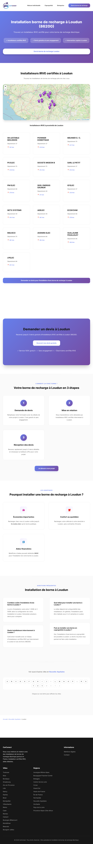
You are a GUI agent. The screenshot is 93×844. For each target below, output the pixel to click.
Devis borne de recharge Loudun (46, 51)
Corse (35, 785)
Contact (66, 755)
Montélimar (7, 823)
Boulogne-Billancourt (10, 820)
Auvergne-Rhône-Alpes (41, 772)
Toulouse (6, 772)
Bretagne (36, 779)
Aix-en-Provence (8, 785)
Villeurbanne (7, 804)
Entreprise (60, 5)
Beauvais (6, 826)
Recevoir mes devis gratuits (46, 343)
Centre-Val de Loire (40, 782)
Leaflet (78, 119)
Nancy (5, 791)
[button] (49, 96)
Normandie (37, 798)
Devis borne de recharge (79, 5)
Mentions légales (69, 752)
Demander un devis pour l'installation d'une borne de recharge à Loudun (46, 280)
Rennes (5, 814)
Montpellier (7, 801)
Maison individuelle (33, 5)
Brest (4, 798)
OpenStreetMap (86, 119)
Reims (5, 807)
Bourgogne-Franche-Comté (42, 776)
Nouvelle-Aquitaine (57, 672)
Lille (4, 788)
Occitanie (36, 804)
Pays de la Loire (38, 807)
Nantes (5, 795)
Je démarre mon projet (46, 468)
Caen (4, 810)
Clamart (5, 817)
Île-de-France (38, 795)
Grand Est (36, 788)
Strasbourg (7, 782)
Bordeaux (6, 779)
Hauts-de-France (39, 791)
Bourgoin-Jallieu (8, 830)
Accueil (5, 719)
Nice (4, 776)
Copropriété (49, 5)
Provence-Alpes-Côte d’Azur (43, 810)
